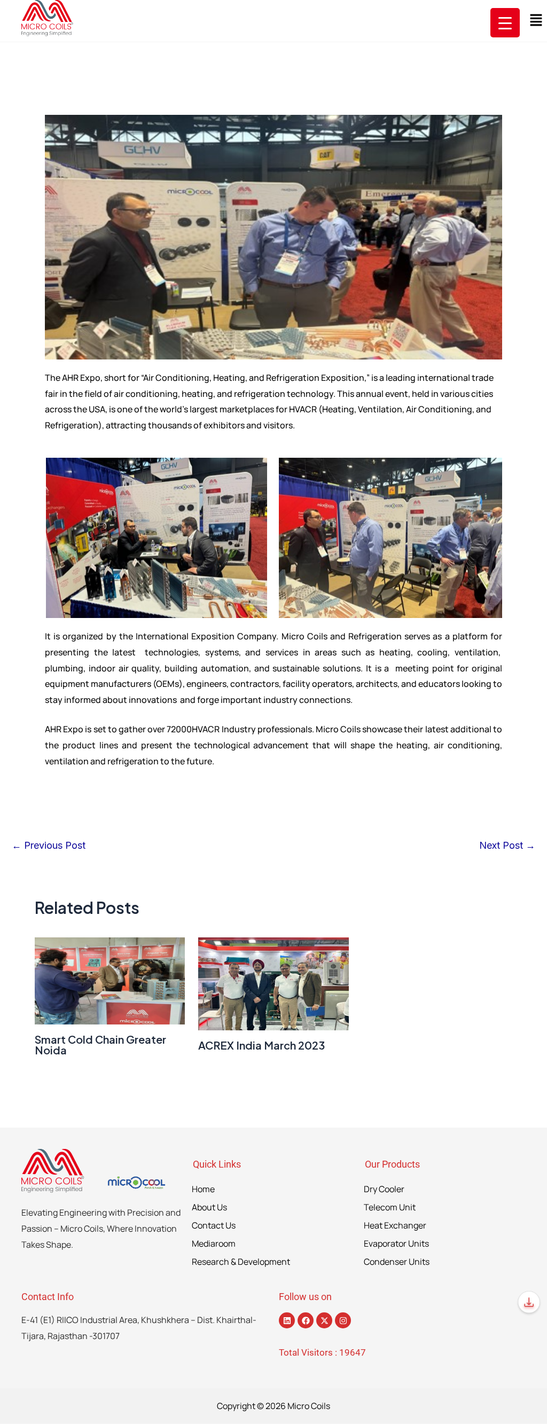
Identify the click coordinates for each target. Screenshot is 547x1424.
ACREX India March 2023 (261, 1045)
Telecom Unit (390, 1207)
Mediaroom (214, 1243)
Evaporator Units (396, 1243)
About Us (209, 1207)
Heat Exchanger (395, 1225)
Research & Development (241, 1261)
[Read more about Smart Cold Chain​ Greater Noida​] (110, 980)
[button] (536, 20)
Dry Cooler (384, 1189)
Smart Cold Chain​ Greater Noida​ (100, 1044)
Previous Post (48, 845)
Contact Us (214, 1225)
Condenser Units (396, 1261)
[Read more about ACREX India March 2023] (273, 983)
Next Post (507, 845)
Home (203, 1189)
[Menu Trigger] (505, 22)
